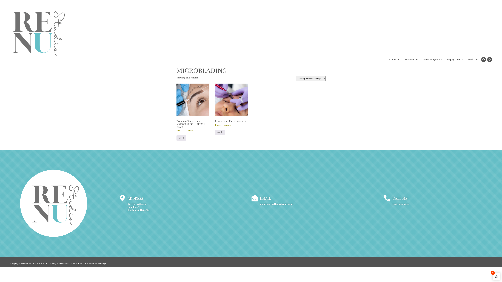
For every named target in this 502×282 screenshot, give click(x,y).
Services (409, 59)
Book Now (473, 59)
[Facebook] (483, 59)
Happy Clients (455, 59)
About (392, 59)
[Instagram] (489, 59)
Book (181, 137)
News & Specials (432, 59)
